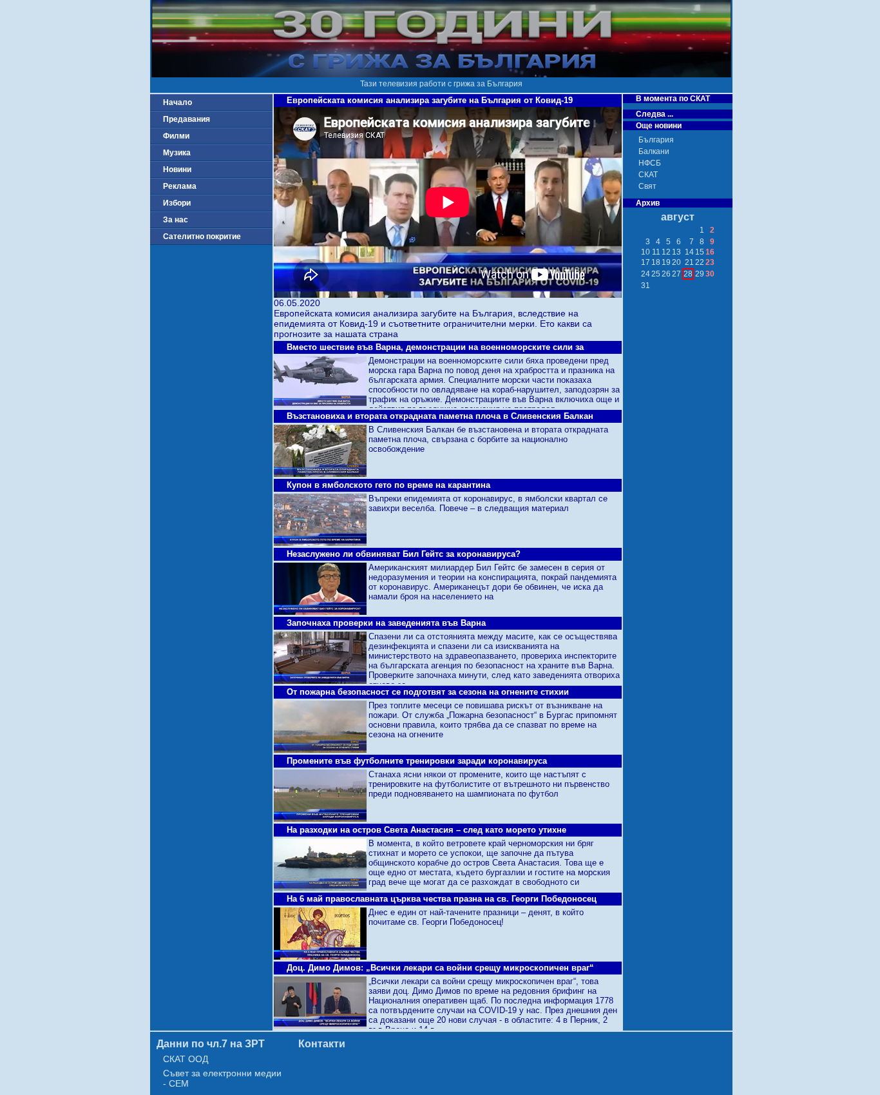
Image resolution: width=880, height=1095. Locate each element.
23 (709, 262)
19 (666, 262)
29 (699, 273)
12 (666, 252)
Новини (177, 169)
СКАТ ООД (185, 1059)
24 (645, 273)
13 (676, 252)
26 (666, 273)
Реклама (179, 186)
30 (709, 273)
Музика (177, 152)
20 (676, 262)
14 (689, 252)
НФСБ (649, 163)
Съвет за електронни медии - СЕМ (222, 1078)
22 (699, 262)
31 (645, 285)
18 (655, 262)
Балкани (653, 151)
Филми (176, 136)
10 (645, 252)
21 (689, 262)
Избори (177, 203)
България (656, 139)
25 (655, 273)
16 (709, 252)
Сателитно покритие (202, 236)
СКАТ (648, 174)
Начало (177, 102)
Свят (647, 186)
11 (656, 252)
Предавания (186, 119)
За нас (175, 219)
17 (645, 262)
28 (688, 273)
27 (676, 273)
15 (699, 252)
